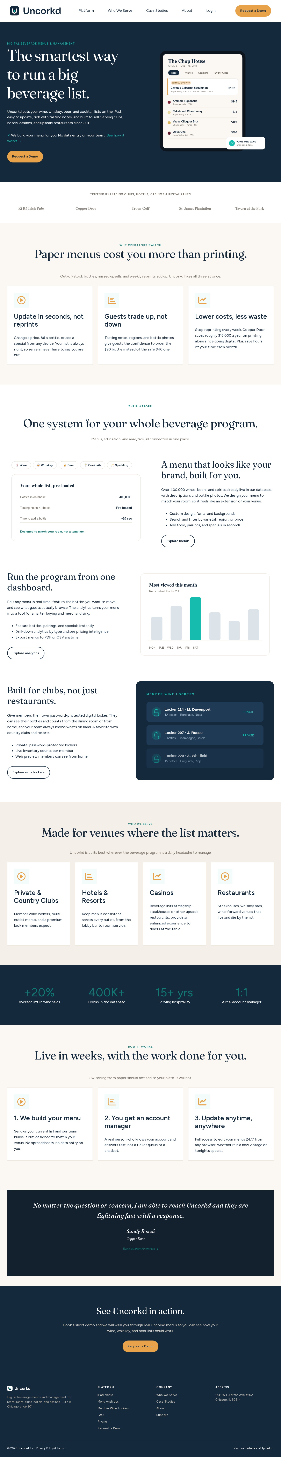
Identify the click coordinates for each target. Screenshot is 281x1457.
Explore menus (178, 541)
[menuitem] (87, 10)
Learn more (38, 903)
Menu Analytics (108, 1401)
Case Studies (157, 10)
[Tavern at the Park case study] (249, 208)
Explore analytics (26, 653)
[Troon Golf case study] (140, 208)
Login (211, 10)
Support (162, 1415)
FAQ (101, 1415)
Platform (86, 10)
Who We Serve (120, 10)
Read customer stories (139, 1249)
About (187, 10)
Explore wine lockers (29, 772)
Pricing (102, 1421)
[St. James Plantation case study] (195, 208)
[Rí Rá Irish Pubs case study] (31, 208)
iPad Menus (106, 1395)
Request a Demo (253, 11)
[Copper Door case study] (86, 208)
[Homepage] (35, 10)
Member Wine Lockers (113, 1408)
